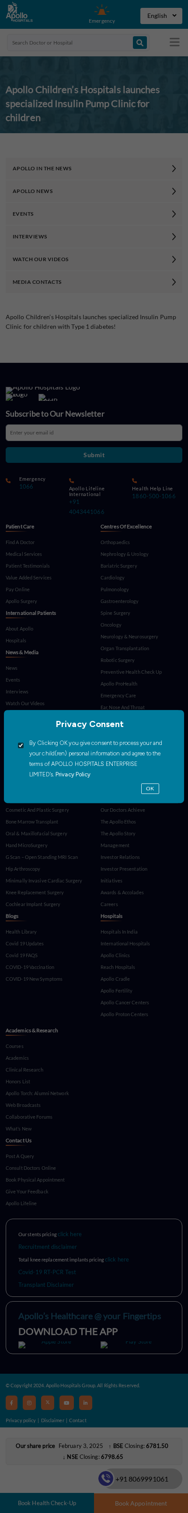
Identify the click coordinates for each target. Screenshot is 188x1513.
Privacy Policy (72, 775)
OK (150, 789)
